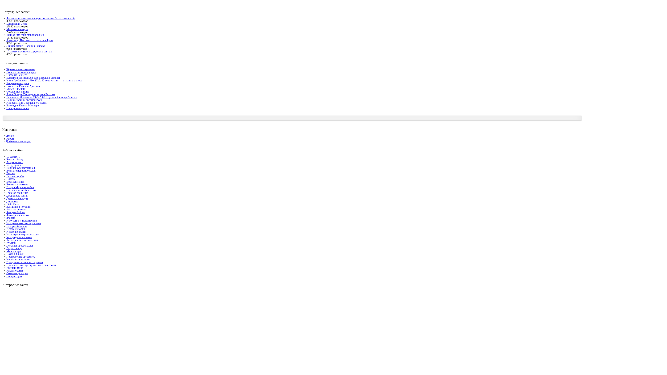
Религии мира (14, 267)
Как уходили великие (19, 237)
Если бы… (12, 203)
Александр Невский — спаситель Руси (29, 40)
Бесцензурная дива (17, 83)
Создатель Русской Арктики (23, 86)
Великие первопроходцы (21, 170)
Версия (10, 173)
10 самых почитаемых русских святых (29, 51)
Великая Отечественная (20, 167)
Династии (12, 201)
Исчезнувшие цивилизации (22, 234)
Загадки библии (15, 212)
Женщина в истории (18, 206)
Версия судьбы (15, 176)
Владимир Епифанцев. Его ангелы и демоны (33, 77)
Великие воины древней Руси (24, 99)
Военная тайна (15, 181)
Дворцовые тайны (17, 195)
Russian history (14, 159)
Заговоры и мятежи (18, 215)
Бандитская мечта (16, 23)
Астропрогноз (14, 162)
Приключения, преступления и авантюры (31, 265)
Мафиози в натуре (17, 29)
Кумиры (11, 242)
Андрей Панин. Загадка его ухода (26, 102)
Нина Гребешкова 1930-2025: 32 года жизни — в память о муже (44, 80)
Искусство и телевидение (21, 220)
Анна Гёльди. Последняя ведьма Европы (30, 94)
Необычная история (18, 259)
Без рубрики (13, 165)
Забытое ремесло (16, 209)
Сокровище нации (17, 273)
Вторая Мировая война (20, 187)
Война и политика (17, 184)
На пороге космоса (17, 108)
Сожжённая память (17, 91)
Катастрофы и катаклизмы (22, 240)
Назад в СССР (14, 253)
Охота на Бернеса (16, 74)
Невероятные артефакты (20, 256)
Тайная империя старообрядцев (25, 34)
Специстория (14, 276)
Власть (10, 178)
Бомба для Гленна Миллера (22, 105)
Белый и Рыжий (16, 88)
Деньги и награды (17, 198)
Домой (10, 135)
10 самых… (13, 156)
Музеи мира (13, 251)
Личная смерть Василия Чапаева (25, 45)
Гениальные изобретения (21, 190)
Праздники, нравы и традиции (24, 262)
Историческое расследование (23, 223)
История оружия (16, 231)
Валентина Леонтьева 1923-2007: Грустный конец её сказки (41, 97)
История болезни (16, 226)
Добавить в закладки (18, 141)
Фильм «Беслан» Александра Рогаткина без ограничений (40, 18)
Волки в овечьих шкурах (21, 72)
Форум (10, 138)
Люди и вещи (14, 248)
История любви (15, 228)
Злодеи (10, 217)
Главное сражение (17, 192)
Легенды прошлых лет (19, 245)
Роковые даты (14, 270)
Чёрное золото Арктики (20, 69)
